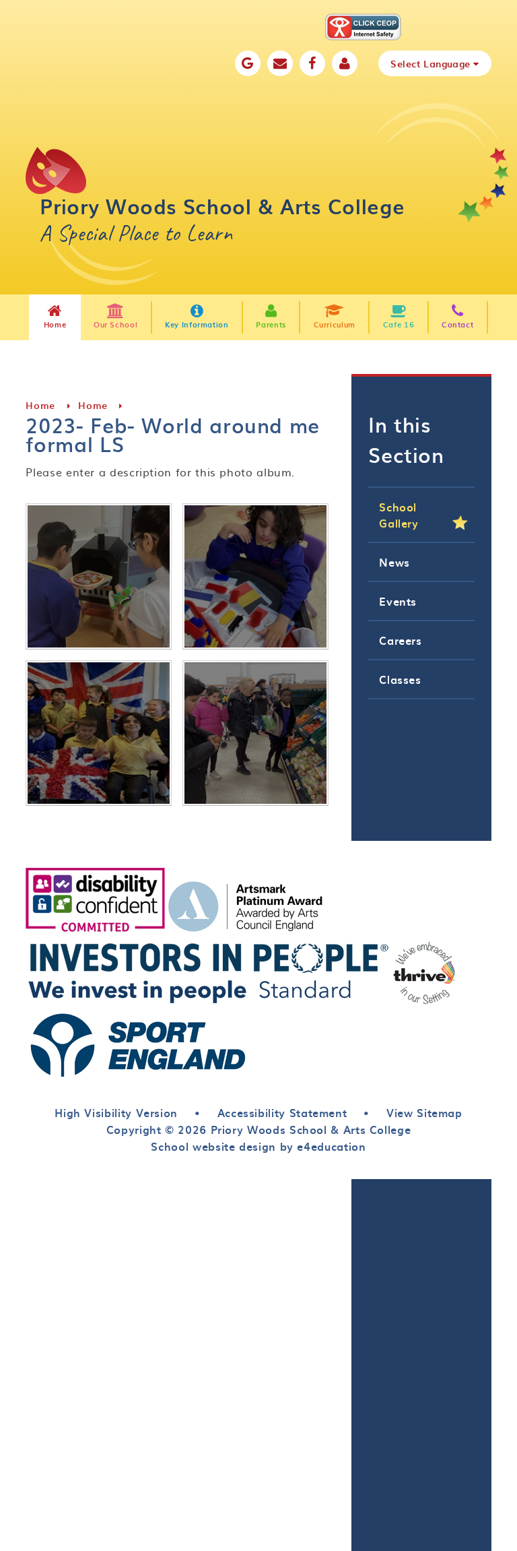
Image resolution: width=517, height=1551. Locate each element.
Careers (400, 640)
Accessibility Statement (282, 1112)
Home (40, 405)
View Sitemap (424, 1112)
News (394, 562)
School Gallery (398, 515)
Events (398, 601)
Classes (400, 679)
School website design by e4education (258, 1146)
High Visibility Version (116, 1112)
